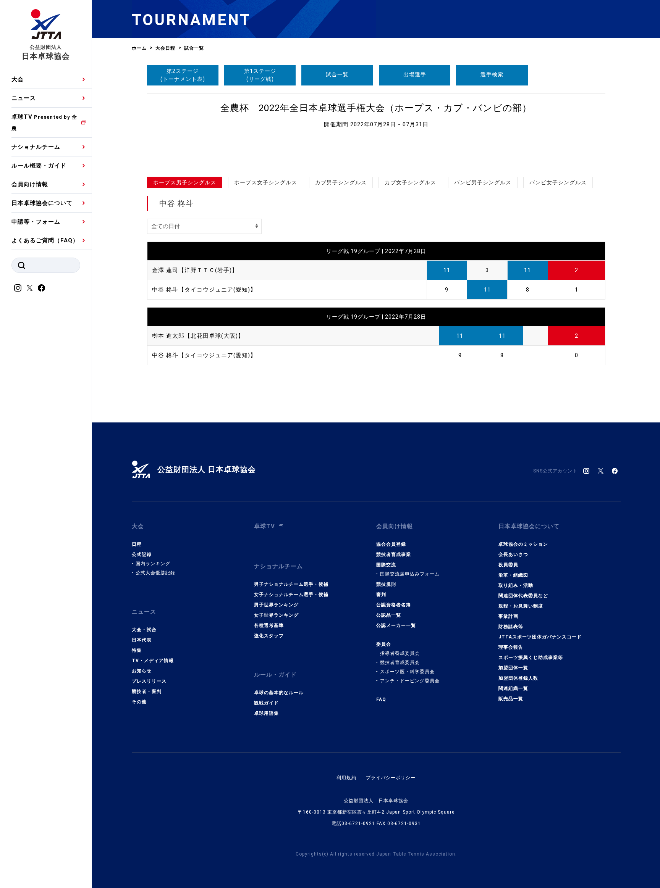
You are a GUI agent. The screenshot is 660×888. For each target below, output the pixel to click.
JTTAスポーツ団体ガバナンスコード (540, 637)
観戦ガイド (266, 703)
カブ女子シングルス (410, 182)
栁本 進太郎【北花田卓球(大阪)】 (198, 335)
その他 (139, 701)
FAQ (381, 699)
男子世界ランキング (276, 605)
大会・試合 (144, 629)
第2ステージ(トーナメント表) (182, 75)
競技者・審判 (147, 691)
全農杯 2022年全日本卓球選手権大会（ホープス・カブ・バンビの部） (376, 108)
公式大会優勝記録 (155, 572)
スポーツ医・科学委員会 (407, 671)
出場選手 (414, 74)
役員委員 (508, 564)
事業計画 (508, 616)
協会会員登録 (391, 544)
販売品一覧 (510, 698)
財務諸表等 (510, 626)
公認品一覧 (388, 615)
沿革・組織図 (513, 575)
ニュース (23, 98)
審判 (381, 594)
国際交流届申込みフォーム (410, 574)
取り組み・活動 (515, 585)
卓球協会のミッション (523, 544)
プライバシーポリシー (391, 777)
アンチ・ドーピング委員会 (410, 680)
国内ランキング (153, 563)
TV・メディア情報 (153, 660)
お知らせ (142, 671)
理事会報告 (510, 647)
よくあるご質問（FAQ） (45, 240)
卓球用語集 (266, 713)
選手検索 (491, 74)
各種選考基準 (269, 625)
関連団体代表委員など (523, 595)
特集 (137, 650)
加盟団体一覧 (513, 667)
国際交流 (386, 564)
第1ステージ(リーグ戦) (260, 75)
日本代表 (142, 640)
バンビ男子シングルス (482, 182)
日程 (137, 544)
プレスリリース (149, 681)
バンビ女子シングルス (558, 182)
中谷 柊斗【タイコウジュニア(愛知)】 (204, 289)
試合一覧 (337, 74)
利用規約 (346, 777)
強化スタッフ (269, 635)
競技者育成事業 (393, 554)
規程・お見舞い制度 (520, 606)
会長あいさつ (513, 554)
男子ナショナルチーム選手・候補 (291, 584)
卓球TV (44, 122)
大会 (17, 79)
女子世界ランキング (276, 615)
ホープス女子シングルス (265, 182)
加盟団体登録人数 (518, 678)
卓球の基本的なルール (279, 692)
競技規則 (386, 584)
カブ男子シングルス (341, 182)
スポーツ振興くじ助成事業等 (530, 657)
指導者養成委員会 (400, 653)
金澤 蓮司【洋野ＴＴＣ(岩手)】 (195, 270)
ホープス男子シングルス (184, 182)
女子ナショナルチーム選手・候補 (291, 594)
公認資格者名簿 (393, 605)
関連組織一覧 (513, 688)
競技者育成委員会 (400, 662)
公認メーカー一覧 (396, 625)
